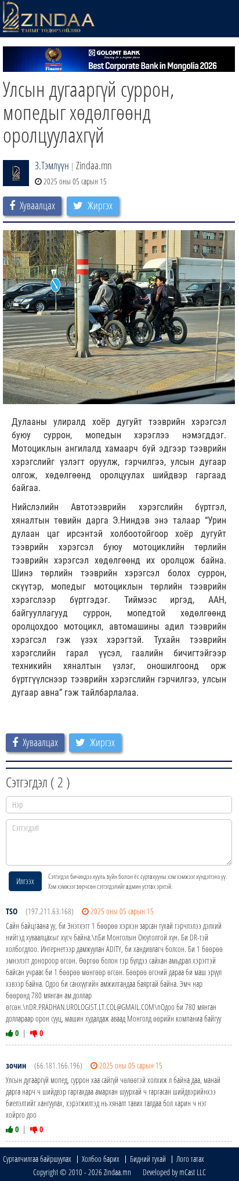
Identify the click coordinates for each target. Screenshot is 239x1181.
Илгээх (25, 880)
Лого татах (190, 1158)
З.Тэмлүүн (52, 165)
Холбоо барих (100, 1158)
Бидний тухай (148, 1158)
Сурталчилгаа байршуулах (37, 1158)
